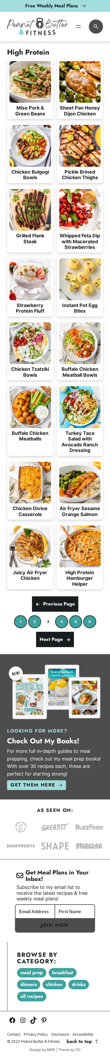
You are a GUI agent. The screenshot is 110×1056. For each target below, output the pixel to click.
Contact (13, 1034)
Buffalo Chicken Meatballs (30, 436)
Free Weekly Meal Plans (51, 5)
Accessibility (83, 1034)
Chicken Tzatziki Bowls (30, 372)
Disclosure (60, 1034)
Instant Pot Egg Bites (79, 308)
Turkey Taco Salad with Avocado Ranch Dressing (80, 441)
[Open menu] (78, 26)
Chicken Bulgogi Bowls (30, 174)
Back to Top (79, 1041)
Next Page (55, 639)
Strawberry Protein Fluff (30, 308)
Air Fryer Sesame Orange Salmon (80, 511)
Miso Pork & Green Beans (30, 110)
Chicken (54, 984)
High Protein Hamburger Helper (79, 578)
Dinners (29, 984)
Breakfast (62, 972)
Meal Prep (32, 972)
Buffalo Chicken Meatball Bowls (80, 372)
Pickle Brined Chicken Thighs (80, 174)
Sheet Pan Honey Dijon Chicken (80, 110)
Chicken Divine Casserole (30, 511)
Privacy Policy (36, 1034)
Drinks (78, 984)
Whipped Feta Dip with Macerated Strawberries (80, 241)
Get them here (33, 784)
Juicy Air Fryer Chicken (30, 575)
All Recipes (32, 996)
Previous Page (55, 603)
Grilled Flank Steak (30, 238)
